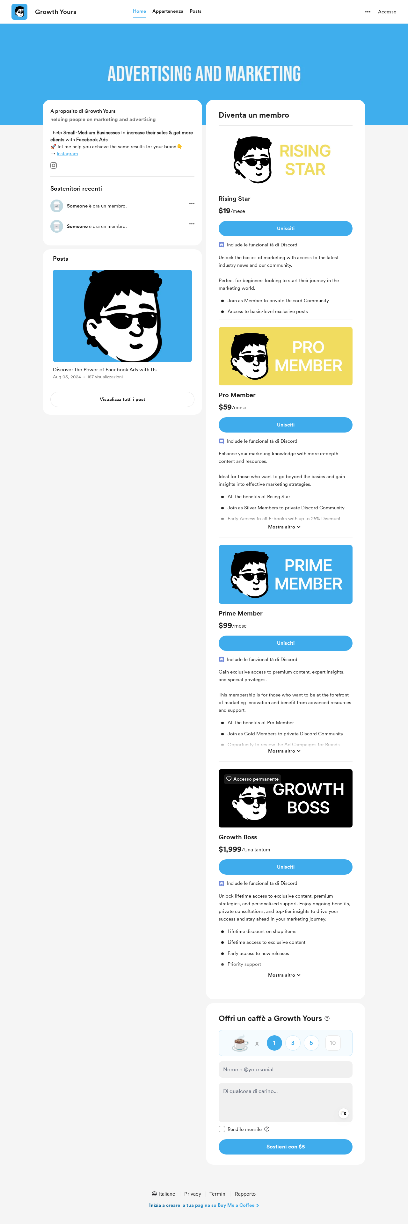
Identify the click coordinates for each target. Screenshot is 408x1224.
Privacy (192, 1194)
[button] (139, 11)
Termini (218, 1194)
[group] (286, 225)
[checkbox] (240, 1129)
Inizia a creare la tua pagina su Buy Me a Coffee (201, 1205)
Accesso (387, 12)
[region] (285, 549)
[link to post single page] (122, 325)
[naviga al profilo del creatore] (19, 12)
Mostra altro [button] (281, 527)
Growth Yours (55, 12)
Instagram (67, 154)
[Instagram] (53, 165)
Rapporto (245, 1194)
